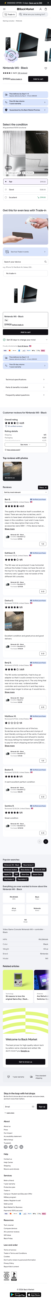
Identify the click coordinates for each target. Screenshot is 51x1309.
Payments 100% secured (13, 1210)
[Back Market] (25, 9)
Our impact (8, 1133)
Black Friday (8, 1238)
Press (6, 1130)
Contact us (8, 1159)
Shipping (7, 1166)
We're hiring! (8, 1140)
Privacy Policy (9, 1263)
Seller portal (8, 1204)
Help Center (8, 1162)
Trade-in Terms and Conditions (15, 1253)
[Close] (48, 3)
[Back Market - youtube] (16, 1147)
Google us (25, 1051)
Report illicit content (11, 1266)
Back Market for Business (13, 1207)
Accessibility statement (12, 1136)
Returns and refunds (11, 1169)
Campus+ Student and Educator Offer (18, 1194)
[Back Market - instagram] (6, 1147)
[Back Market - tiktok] (11, 1147)
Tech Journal (8, 1225)
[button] (11, 55)
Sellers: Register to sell (12, 1200)
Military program (10, 1197)
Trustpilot (7, 1143)
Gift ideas (7, 1235)
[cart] (45, 9)
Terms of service (10, 1250)
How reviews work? (13, 450)
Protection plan (9, 1187)
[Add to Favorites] (45, 68)
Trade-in (7, 1190)
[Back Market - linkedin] (21, 1147)
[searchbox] (35, 14)
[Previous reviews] (39, 841)
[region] (25, 471)
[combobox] (25, 262)
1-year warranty (9, 1184)
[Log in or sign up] (40, 9)
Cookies (7, 1256)
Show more (10, 529)
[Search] (21, 14)
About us (7, 1126)
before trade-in (16, 79)
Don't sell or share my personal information (20, 1260)
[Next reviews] (45, 841)
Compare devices (10, 1228)
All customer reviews (11, 1232)
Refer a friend (9, 1180)
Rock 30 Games (23, 346)
